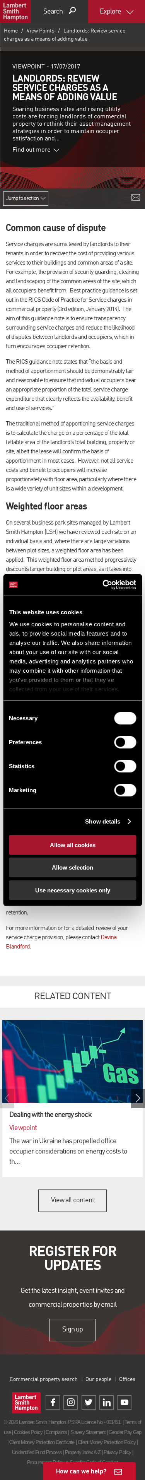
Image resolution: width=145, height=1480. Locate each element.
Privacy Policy (117, 1452)
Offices (127, 1379)
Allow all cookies (73, 844)
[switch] (125, 742)
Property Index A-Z (83, 1452)
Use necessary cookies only (72, 890)
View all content (72, 1200)
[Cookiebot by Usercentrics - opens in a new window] (103, 585)
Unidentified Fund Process (37, 1452)
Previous (7, 1098)
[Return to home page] (15, 11)
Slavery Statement (88, 1432)
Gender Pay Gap (125, 1432)
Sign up (72, 1329)
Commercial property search (44, 1379)
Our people (98, 1379)
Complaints (56, 1432)
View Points (41, 31)
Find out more (31, 150)
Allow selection (72, 867)
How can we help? (81, 1471)
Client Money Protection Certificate (41, 1442)
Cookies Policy (28, 1432)
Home (11, 31)
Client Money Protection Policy (107, 1442)
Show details (102, 821)
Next (138, 1098)
